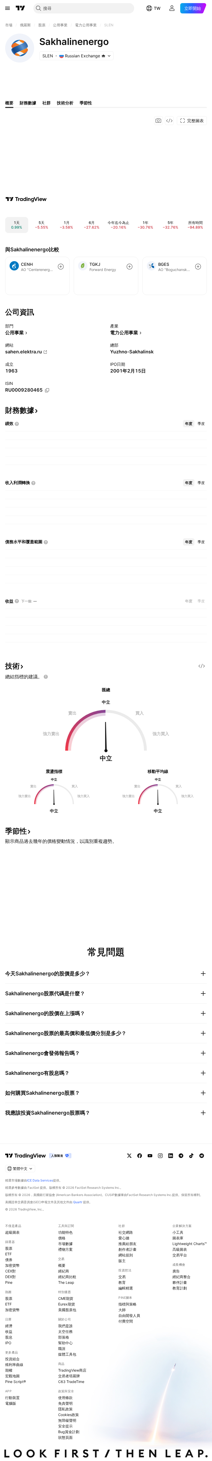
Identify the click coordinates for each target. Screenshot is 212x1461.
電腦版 (10, 1403)
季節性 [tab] (86, 102)
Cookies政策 (68, 1414)
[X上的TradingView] (129, 1155)
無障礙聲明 (67, 1420)
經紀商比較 (67, 1277)
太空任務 (65, 1331)
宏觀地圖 (12, 1376)
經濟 (8, 1326)
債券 (8, 1259)
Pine (8, 1282)
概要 (61, 1265)
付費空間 (125, 1321)
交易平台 (179, 1255)
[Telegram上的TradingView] (181, 1155)
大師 (122, 1310)
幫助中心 (65, 1343)
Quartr (77, 1202)
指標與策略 (127, 1304)
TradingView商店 (72, 1370)
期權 (8, 1370)
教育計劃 (179, 1288)
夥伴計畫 (179, 1282)
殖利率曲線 (14, 1364)
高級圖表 (179, 1249)
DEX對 (10, 1277)
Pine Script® (15, 1381)
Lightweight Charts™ (189, 1243)
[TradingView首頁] (20, 8)
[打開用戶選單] (172, 8)
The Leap (66, 1282)
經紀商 (63, 1271)
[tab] (188, 423)
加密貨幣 (12, 1265)
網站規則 (125, 1255)
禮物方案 (65, 1249)
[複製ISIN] (47, 390)
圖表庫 (177, 1238)
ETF (8, 1254)
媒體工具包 (67, 1354)
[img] (103, 55)
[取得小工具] (169, 120)
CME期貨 (65, 1298)
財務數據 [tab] (28, 102)
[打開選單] (7, 8)
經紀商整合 (181, 1277)
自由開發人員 (129, 1315)
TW (157, 8)
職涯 (61, 1348)
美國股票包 (67, 1310)
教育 (122, 1282)
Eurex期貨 (66, 1304)
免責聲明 (65, 1403)
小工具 (177, 1232)
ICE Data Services (40, 1180)
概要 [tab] (9, 102)
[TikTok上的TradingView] (191, 1155)
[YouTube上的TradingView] (150, 1155)
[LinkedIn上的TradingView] (170, 1155)
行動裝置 (12, 1397)
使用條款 (65, 1397)
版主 (122, 1260)
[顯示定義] (16, 424)
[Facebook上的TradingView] (139, 1155)
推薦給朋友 (127, 1243)
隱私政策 (65, 1409)
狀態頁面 (65, 1437)
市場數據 (65, 1243)
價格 (61, 1238)
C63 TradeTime (71, 1381)
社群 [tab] (46, 102)
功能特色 (65, 1232)
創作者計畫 (127, 1249)
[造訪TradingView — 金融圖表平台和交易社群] (26, 199)
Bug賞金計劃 (68, 1431)
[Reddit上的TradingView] (201, 1155)
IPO (8, 1343)
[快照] (158, 120)
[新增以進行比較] (60, 266)
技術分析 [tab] (65, 102)
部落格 (63, 1337)
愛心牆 (123, 1238)
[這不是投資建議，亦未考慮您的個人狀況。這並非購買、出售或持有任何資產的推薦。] (45, 676)
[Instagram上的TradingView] (160, 1155)
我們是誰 (65, 1326)
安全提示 (65, 1426)
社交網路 (125, 1232)
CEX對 (10, 1271)
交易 (122, 1277)
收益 (8, 1331)
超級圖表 (12, 1232)
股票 (8, 1248)
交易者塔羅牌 (69, 1376)
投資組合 (12, 1359)
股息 (8, 1337)
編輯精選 (125, 1288)
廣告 (176, 1271)
